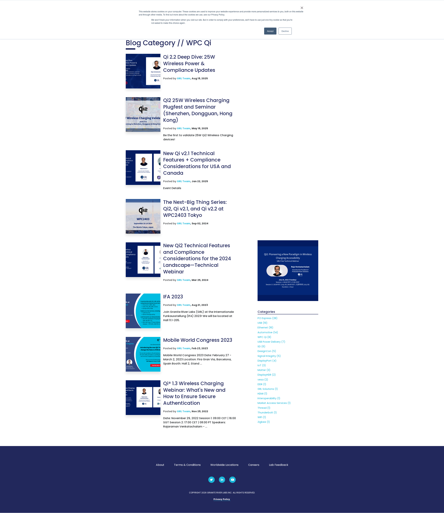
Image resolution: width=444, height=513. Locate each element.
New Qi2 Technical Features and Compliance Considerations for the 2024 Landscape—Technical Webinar (197, 258)
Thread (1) (264, 408)
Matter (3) (264, 370)
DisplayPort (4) (267, 360)
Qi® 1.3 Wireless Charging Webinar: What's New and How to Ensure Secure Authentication (194, 393)
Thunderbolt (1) (267, 412)
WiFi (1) (262, 417)
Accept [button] (270, 30)
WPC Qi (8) (264, 337)
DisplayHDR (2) (267, 374)
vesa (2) (263, 379)
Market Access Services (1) (274, 403)
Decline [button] (285, 30)
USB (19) (262, 323)
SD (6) (261, 346)
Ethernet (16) (265, 327)
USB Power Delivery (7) (271, 342)
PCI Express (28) (268, 318)
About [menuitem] (160, 465)
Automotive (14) (268, 332)
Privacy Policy (222, 499)
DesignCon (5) (267, 351)
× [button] (302, 6)
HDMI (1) (262, 393)
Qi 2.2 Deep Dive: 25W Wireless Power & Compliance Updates (189, 64)
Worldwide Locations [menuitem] (224, 465)
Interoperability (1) (269, 398)
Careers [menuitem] (253, 465)
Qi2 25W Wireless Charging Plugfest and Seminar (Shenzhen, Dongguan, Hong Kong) (197, 110)
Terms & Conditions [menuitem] (187, 465)
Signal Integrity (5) (269, 356)
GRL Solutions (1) (268, 389)
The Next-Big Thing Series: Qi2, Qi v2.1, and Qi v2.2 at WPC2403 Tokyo (195, 209)
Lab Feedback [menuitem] (278, 465)
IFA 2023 (173, 296)
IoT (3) (262, 365)
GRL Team (183, 78)
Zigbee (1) (264, 422)
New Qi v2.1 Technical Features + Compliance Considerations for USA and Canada (197, 163)
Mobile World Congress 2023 (197, 340)
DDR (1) (262, 384)
